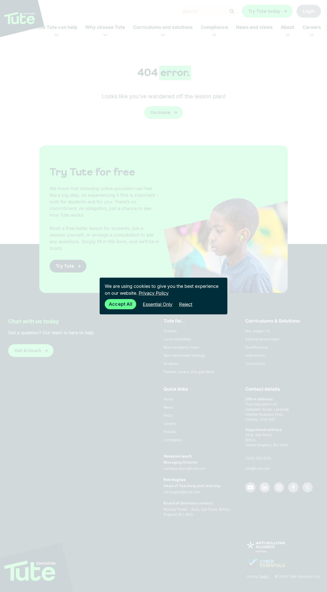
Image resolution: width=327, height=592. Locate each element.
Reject (185, 304)
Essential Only (157, 304)
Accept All (120, 304)
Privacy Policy (154, 293)
